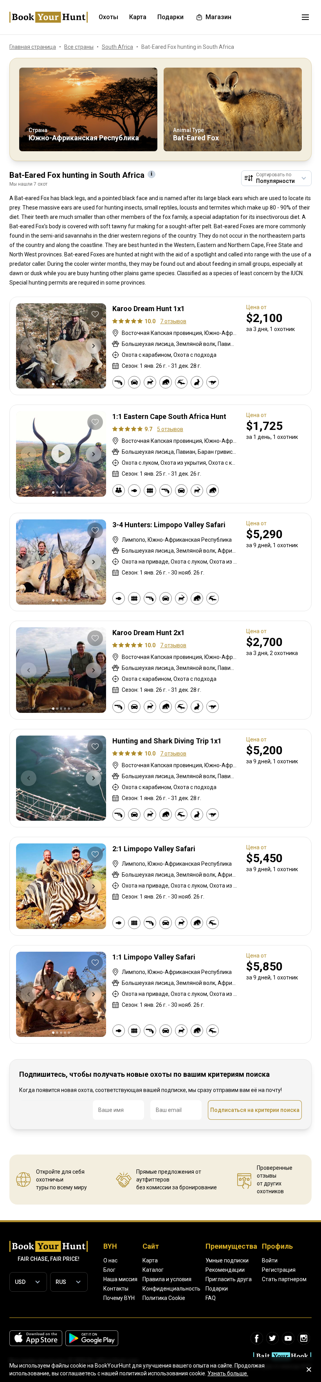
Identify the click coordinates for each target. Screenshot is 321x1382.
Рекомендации (225, 1270)
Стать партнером (284, 1279)
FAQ (211, 1298)
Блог (109, 1270)
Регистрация (279, 1270)
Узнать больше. (227, 1373)
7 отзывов (173, 321)
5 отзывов (170, 429)
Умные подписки (227, 1260)
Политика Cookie (163, 1298)
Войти (270, 1260)
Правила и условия (166, 1279)
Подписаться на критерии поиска (254, 1110)
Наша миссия (120, 1279)
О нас (110, 1260)
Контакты (115, 1288)
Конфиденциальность (171, 1288)
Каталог (153, 1270)
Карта (150, 1260)
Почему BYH (119, 1298)
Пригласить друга (229, 1279)
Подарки (217, 1288)
